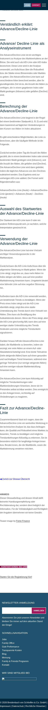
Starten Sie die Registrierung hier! (16, 577)
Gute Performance (10, 647)
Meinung (6, 657)
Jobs (4, 639)
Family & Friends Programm (15, 661)
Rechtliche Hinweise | (35, 706)
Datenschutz (18, 706)
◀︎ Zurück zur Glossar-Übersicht (15, 479)
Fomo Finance (23, 521)
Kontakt (36, 5)
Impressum (5, 706)
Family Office (8, 643)
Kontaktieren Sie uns (14, 567)
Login (27, 5)
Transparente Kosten (12, 650)
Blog (4, 654)
